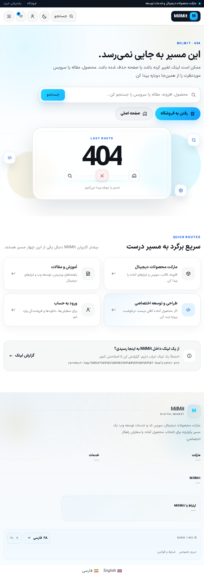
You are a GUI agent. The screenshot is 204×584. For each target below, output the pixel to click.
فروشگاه (31, 3)
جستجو (53, 95)
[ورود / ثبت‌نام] (32, 16)
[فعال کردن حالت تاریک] (44, 16)
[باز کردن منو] (8, 16)
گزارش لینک (24, 356)
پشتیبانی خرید (12, 3)
